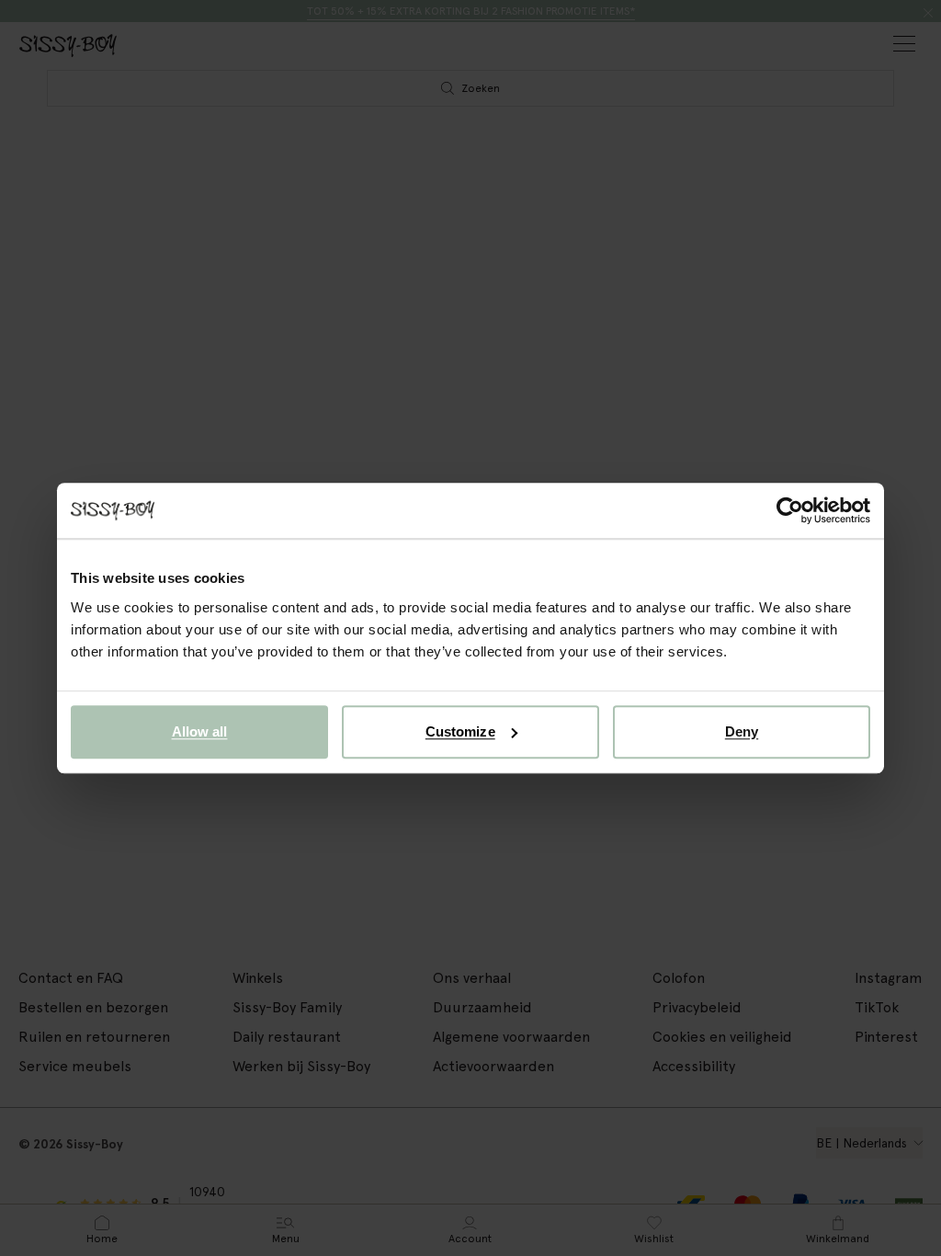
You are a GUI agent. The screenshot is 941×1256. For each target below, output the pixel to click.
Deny (741, 731)
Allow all (200, 731)
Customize (460, 731)
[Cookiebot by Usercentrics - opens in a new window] (789, 510)
